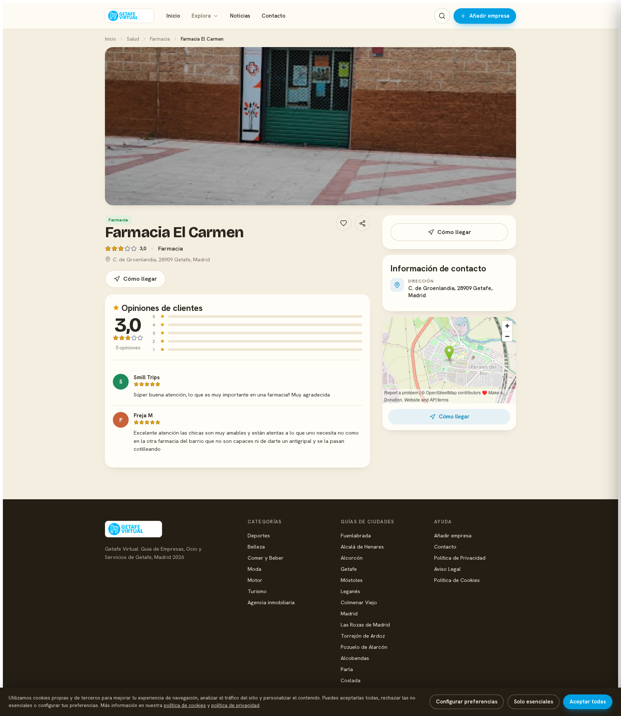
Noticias (240, 15)
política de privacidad (235, 705)
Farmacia (160, 39)
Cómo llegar (140, 279)
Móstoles (352, 580)
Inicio (173, 15)
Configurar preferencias (466, 701)
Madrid (349, 613)
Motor (255, 580)
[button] (310, 126)
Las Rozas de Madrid (365, 624)
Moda (254, 568)
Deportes (259, 535)
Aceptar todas (588, 701)
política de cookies (185, 705)
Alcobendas (355, 658)
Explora (201, 15)
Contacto (273, 15)
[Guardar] (343, 223)
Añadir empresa (489, 15)
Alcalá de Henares (362, 546)
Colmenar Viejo (359, 602)
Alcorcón (352, 557)
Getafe (349, 568)
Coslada (350, 680)
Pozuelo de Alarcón (364, 646)
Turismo (257, 591)
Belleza (256, 546)
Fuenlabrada (356, 535)
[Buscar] (442, 16)
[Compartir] (362, 223)
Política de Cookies (457, 580)
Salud (133, 39)
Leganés (350, 591)
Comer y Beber (266, 557)
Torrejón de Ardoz (363, 635)
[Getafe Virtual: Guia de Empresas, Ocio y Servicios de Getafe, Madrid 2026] (129, 16)
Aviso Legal (447, 568)
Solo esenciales (533, 701)
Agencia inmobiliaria (271, 602)
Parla (347, 669)
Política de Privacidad (460, 557)
